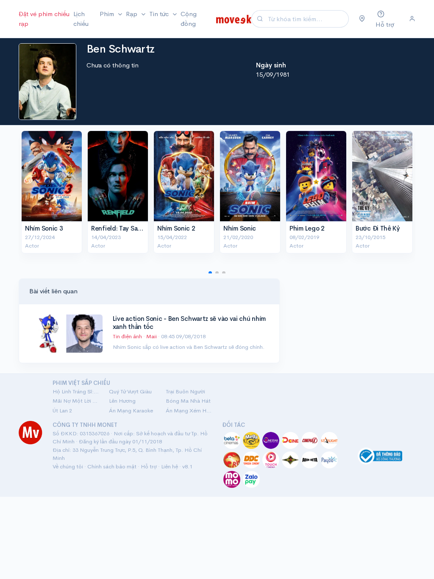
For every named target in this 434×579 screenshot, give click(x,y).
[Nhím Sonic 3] (52, 176)
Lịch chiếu (81, 19)
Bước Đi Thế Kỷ (378, 228)
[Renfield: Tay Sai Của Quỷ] (118, 176)
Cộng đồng (189, 19)
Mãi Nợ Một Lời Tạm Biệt (76, 400)
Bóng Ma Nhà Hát (188, 400)
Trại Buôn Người (185, 391)
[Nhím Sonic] (250, 176)
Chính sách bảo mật (111, 466)
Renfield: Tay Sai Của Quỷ (129, 228)
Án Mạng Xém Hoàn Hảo (189, 410)
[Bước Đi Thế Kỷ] (382, 176)
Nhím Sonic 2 (176, 228)
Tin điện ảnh (127, 336)
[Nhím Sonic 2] (184, 176)
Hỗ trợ (149, 466)
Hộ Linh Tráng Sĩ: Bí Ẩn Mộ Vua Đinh (76, 391)
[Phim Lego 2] (316, 176)
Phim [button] (108, 14)
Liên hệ (169, 466)
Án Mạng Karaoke (131, 410)
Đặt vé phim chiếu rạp (44, 19)
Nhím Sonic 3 (44, 228)
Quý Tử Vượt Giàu (130, 391)
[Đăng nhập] (412, 19)
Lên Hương (122, 400)
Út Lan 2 (62, 410)
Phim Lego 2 (307, 228)
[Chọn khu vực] (362, 19)
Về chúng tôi (68, 466)
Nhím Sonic (239, 228)
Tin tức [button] (159, 14)
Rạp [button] (132, 14)
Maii (152, 336)
